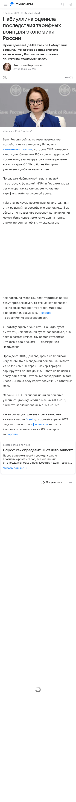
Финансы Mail (32, 13)
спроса (46, 312)
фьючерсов (40, 424)
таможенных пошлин (17, 149)
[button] (38, 105)
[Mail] (12, 4)
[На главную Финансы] (23, 4)
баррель (12, 434)
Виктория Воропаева (28, 65)
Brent (29, 419)
